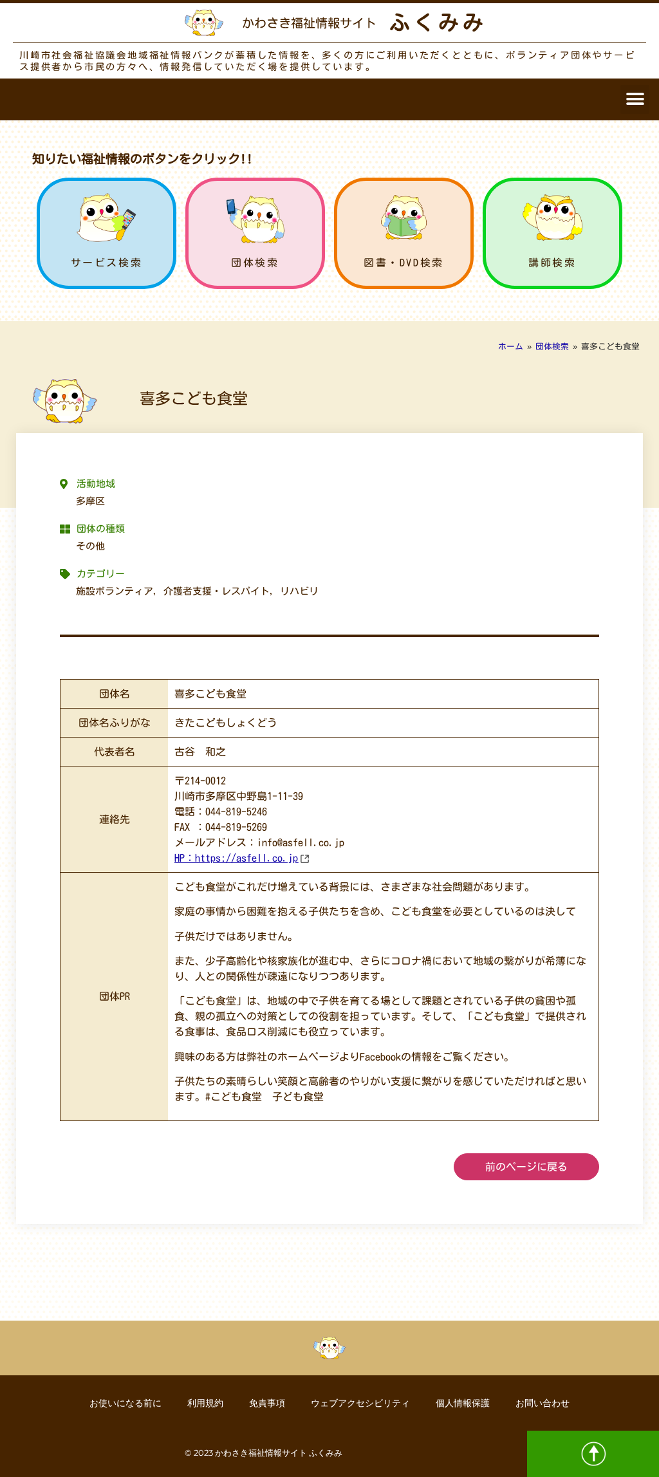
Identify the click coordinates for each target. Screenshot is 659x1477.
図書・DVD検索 (404, 262)
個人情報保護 (463, 1403)
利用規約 (205, 1403)
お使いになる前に (125, 1403)
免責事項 (267, 1403)
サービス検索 (107, 262)
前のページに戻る (526, 1167)
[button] (634, 99)
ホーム (510, 346)
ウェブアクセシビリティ (360, 1403)
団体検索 (255, 262)
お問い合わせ (542, 1403)
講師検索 (552, 262)
